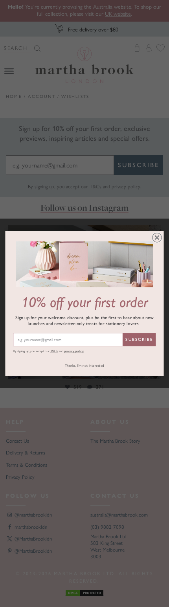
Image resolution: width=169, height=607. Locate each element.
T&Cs (54, 351)
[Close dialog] (157, 238)
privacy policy (74, 351)
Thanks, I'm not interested (84, 366)
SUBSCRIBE (139, 339)
